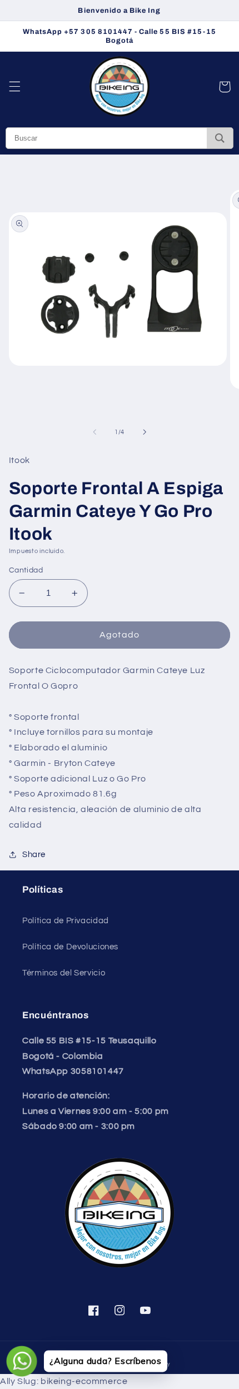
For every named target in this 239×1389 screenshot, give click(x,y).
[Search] (220, 138)
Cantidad (26, 570)
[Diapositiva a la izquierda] (94, 432)
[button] (14, 86)
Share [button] (34, 854)
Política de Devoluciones (70, 947)
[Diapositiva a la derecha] (144, 432)
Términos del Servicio (63, 973)
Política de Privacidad (65, 921)
